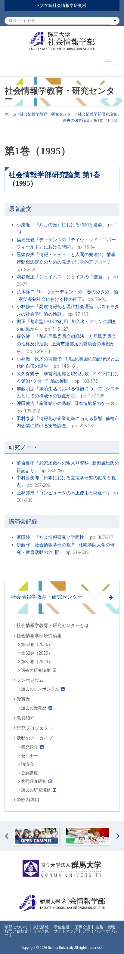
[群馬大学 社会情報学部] (62, 41)
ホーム (11, 114)
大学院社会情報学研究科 (62, 5)
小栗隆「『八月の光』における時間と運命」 (62, 224)
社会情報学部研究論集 (97, 114)
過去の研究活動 (36, 790)
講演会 (27, 764)
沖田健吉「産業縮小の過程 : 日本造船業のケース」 (68, 403)
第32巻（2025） (36, 653)
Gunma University (60, 948)
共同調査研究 (33, 781)
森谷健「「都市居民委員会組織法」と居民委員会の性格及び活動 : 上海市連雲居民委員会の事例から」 (66, 344)
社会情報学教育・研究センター (47, 114)
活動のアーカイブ (35, 738)
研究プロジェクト (35, 728)
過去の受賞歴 (33, 707)
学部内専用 (28, 800)
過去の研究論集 (76, 120)
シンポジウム (30, 680)
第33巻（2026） (36, 644)
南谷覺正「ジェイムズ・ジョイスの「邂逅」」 (64, 276)
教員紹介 (26, 718)
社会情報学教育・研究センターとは (53, 625)
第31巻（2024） (36, 661)
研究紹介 (29, 747)
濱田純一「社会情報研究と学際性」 (53, 537)
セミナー (29, 755)
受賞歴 (23, 699)
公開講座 (29, 772)
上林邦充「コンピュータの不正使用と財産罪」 (64, 493)
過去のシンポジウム (40, 689)
